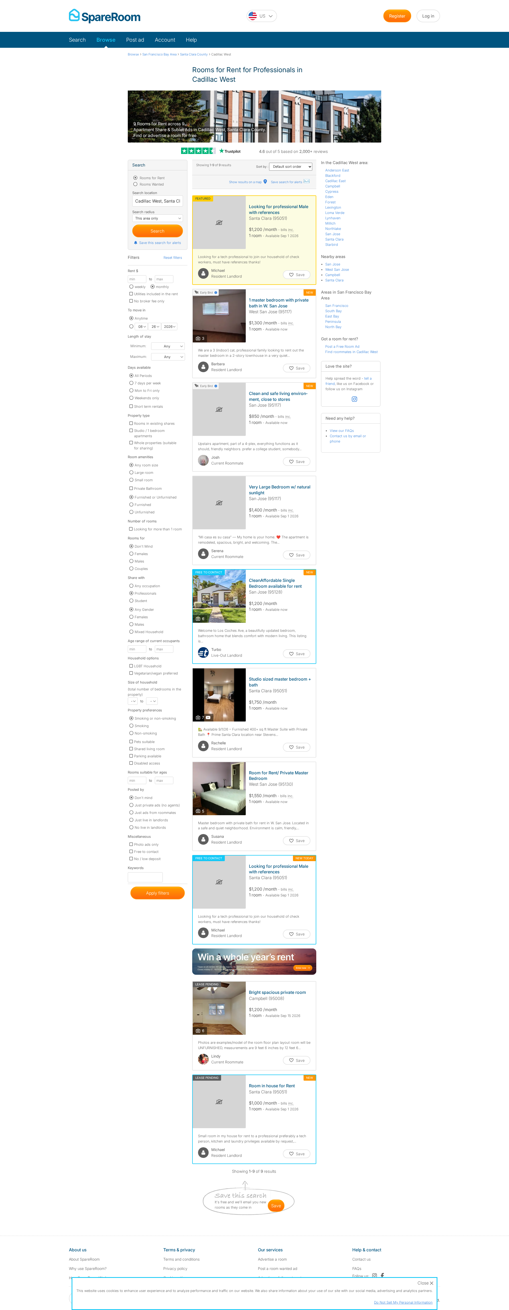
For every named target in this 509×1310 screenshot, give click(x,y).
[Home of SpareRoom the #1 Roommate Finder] (104, 16)
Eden (329, 197)
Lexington (333, 207)
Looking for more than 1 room (158, 529)
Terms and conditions (181, 1259)
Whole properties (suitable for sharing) (155, 445)
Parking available (147, 756)
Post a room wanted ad (277, 1268)
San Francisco (336, 305)
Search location (144, 193)
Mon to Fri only (147, 390)
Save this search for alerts (160, 242)
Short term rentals (148, 406)
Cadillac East (335, 181)
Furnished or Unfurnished (156, 497)
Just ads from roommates (155, 812)
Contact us (361, 1259)
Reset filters (173, 257)
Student (141, 601)
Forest (330, 202)
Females (141, 554)
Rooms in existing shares (154, 423)
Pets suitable (144, 742)
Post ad (135, 40)
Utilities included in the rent (156, 294)
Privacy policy (175, 1268)
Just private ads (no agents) (157, 805)
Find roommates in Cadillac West (351, 352)
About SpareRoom (84, 1259)
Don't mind (143, 798)
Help (191, 40)
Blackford (332, 175)
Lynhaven (333, 218)
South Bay (333, 311)
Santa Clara (334, 239)
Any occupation (147, 586)
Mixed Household (149, 632)
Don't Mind (144, 546)
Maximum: (138, 356)
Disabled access (147, 763)
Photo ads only (146, 844)
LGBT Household (147, 666)
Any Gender (144, 609)
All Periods (143, 375)
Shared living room (149, 749)
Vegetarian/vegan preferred (156, 673)
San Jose (332, 234)
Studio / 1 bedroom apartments (149, 433)
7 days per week (148, 383)
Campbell (332, 186)
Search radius (143, 212)
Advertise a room (272, 1259)
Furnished (143, 504)
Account (165, 40)
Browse (106, 40)
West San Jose (337, 269)
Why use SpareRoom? (88, 1268)
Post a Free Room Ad (342, 346)
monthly (162, 287)
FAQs (356, 1268)
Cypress (332, 191)
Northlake (333, 228)
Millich (330, 223)
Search (77, 40)
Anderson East (337, 170)
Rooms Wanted (151, 184)
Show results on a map (245, 182)
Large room (144, 472)
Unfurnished (145, 512)
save (276, 1205)
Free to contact (146, 851)
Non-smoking (146, 733)
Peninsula (333, 321)
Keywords (136, 869)
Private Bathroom (148, 488)
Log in (428, 16)
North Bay (333, 327)
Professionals (145, 593)
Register (397, 16)
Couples (141, 568)
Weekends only (147, 398)
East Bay (332, 316)
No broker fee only (149, 301)
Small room (144, 480)
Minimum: (138, 346)
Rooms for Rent (152, 178)
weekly (140, 287)
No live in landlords (150, 827)
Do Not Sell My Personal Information (403, 1302)
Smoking (142, 726)
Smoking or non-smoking (155, 718)
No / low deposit (147, 859)
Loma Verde (334, 213)
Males (139, 561)
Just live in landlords (151, 820)
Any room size (146, 465)
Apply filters (157, 893)
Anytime (141, 318)
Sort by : (262, 167)
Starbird (331, 244)
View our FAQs (342, 430)
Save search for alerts (287, 182)
